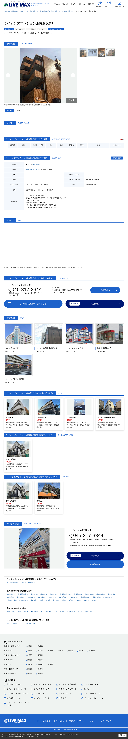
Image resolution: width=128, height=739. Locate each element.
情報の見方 (117, 158)
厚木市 (64, 600)
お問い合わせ (59, 721)
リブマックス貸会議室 (68, 684)
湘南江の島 (88, 612)
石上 (55, 612)
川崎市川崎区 (30, 597)
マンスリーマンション (42, 684)
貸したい (74, 4)
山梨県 (30, 655)
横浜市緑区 (20, 597)
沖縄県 (40, 673)
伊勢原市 (78, 600)
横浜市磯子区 (78, 594)
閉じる (122, 735)
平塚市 (41, 600)
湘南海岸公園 (71, 612)
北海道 (30, 646)
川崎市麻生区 (96, 597)
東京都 (81, 651)
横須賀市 (33, 600)
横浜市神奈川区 (23, 594)
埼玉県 (60, 651)
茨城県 (30, 651)
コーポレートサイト (42, 698)
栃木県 (40, 651)
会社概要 (46, 721)
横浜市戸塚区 (112, 594)
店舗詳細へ (105, 290)
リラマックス (39, 693)
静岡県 (30, 660)
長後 (19, 612)
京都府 (30, 664)
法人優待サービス (14, 698)
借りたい (57, 4)
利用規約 (71, 721)
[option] (40, 75)
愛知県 (40, 660)
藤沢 (39, 164)
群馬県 (50, 651)
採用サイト (63, 698)
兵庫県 (50, 664)
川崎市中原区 (52, 597)
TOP (37, 721)
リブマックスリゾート (68, 689)
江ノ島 (80, 612)
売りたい (82, 4)
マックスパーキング (92, 684)
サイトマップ (106, 721)
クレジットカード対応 (28, 582)
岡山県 (30, 669)
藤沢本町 (49, 612)
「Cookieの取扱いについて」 (21, 736)
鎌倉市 (48, 600)
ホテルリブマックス (42, 689)
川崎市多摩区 (74, 597)
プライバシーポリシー (88, 721)
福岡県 (30, 673)
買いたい (65, 4)
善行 (41, 612)
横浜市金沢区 (89, 594)
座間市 (94, 600)
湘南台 (26, 612)
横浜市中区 (44, 594)
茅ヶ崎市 (56, 600)
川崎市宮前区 (85, 597)
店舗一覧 (91, 4)
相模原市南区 (24, 600)
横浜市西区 (34, 594)
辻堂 (13, 612)
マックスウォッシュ (92, 693)
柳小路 (62, 612)
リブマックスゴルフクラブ (17, 693)
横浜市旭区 (10, 597)
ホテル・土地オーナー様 (16, 689)
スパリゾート (89, 689)
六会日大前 (34, 612)
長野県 (40, 655)
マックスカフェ (65, 693)
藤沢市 (35, 164)
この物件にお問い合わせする (33, 304)
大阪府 (40, 664)
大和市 (70, 600)
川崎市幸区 (41, 597)
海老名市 (87, 600)
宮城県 (40, 646)
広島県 (40, 669)
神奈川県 (92, 651)
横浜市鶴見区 (11, 594)
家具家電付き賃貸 (14, 684)
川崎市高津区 (63, 597)
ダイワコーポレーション (94, 698)
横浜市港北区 (100, 594)
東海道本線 (30, 169)
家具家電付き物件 (12, 582)
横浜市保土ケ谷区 (65, 594)
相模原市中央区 (12, 600)
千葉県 (71, 651)
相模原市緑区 (108, 597)
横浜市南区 (53, 594)
